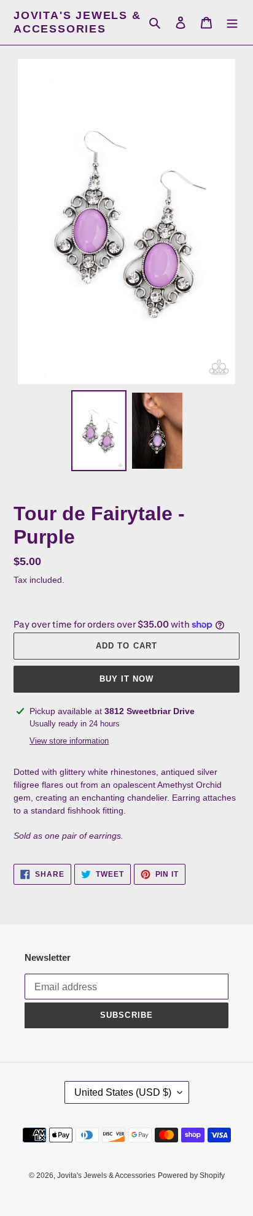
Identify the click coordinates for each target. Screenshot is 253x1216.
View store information (69, 740)
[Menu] (232, 22)
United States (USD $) (122, 1092)
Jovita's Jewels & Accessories (77, 22)
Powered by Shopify (191, 1175)
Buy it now (126, 678)
